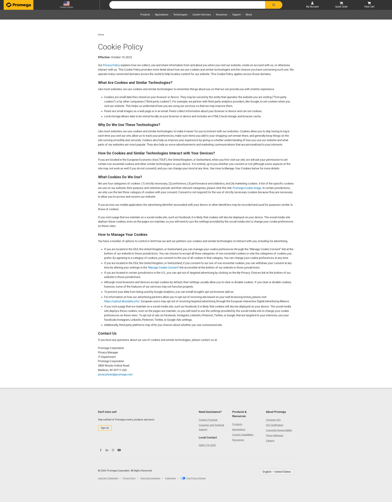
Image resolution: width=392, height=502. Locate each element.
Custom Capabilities (242, 434)
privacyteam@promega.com (115, 374)
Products (145, 14)
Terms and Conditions (150, 478)
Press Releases (274, 435)
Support (236, 14)
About (249, 14)
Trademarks (170, 478)
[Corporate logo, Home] (18, 5)
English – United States (277, 471)
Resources (221, 14)
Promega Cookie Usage (247, 188)
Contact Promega (208, 419)
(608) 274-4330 (207, 445)
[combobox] (187, 5)
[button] (273, 5)
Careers (270, 440)
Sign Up (105, 427)
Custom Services (201, 14)
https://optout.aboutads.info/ (122, 301)
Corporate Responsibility (279, 430)
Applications (161, 14)
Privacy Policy (111, 65)
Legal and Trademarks (108, 478)
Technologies (180, 14)
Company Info (273, 419)
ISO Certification (274, 425)
